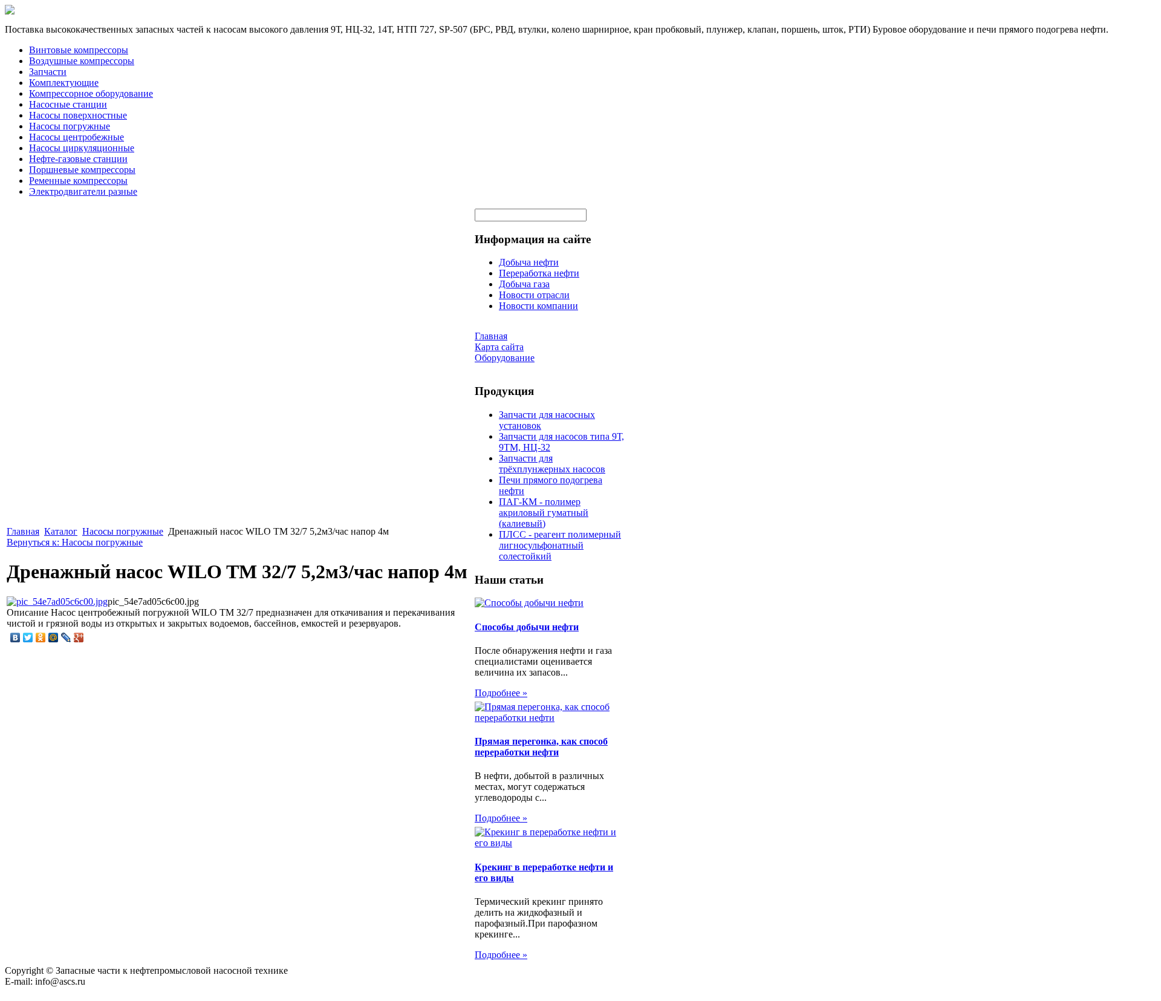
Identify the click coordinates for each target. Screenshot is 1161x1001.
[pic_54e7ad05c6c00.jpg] (57, 601)
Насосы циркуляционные (81, 148)
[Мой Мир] (53, 637)
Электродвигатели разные (83, 191)
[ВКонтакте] (15, 637)
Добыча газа (524, 284)
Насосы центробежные (76, 137)
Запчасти (48, 72)
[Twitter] (28, 637)
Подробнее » (501, 693)
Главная (23, 531)
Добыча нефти (529, 262)
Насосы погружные (69, 126)
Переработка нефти (539, 273)
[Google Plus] (79, 637)
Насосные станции (68, 104)
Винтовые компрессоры (78, 50)
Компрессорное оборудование (91, 93)
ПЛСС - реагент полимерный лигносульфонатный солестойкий (560, 545)
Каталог (60, 531)
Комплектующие (64, 82)
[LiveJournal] (66, 637)
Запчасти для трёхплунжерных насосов (552, 463)
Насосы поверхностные (78, 115)
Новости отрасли (534, 295)
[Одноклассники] (40, 637)
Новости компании (538, 306)
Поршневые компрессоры (82, 170)
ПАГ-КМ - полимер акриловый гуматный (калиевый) (543, 513)
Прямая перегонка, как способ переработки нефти (541, 746)
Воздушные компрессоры (81, 61)
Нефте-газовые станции (78, 159)
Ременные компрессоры (78, 180)
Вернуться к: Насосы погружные (75, 542)
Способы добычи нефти (527, 627)
